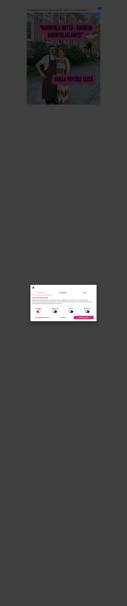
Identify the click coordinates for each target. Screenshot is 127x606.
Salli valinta (63, 317)
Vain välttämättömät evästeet (42, 317)
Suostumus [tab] (41, 292)
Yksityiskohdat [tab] (63, 292)
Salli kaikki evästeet (84, 317)
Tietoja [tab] (84, 292)
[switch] (55, 312)
